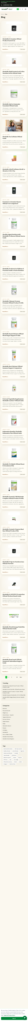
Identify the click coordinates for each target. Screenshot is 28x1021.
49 (17, 677)
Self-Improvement (18, 748)
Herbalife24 (5, 732)
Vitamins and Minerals (8, 753)
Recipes (4, 728)
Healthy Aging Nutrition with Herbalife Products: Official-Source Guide (14, 236)
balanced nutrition (7, 757)
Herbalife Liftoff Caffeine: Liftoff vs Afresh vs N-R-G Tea (14, 170)
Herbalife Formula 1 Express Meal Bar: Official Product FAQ (13, 530)
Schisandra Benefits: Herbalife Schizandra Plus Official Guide (12, 432)
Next (21, 677)
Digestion (22, 751)
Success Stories (6, 719)
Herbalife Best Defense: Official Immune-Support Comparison (12, 367)
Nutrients (5, 708)
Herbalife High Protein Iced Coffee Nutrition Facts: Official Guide (13, 72)
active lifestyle (15, 751)
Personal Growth (6, 710)
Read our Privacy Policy (9, 1015)
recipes (14, 757)
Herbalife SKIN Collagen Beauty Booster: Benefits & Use (13, 698)
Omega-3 (5, 764)
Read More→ (6, 49)
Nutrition (20, 757)
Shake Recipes (6, 721)
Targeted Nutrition (7, 717)
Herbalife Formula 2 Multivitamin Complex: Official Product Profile (13, 497)
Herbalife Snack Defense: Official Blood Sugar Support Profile (13, 334)
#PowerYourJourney (8, 761)
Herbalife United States (8, 736)
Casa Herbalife (6, 755)
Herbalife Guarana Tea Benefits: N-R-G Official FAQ (14, 695)
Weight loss (5, 712)
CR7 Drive (5, 759)
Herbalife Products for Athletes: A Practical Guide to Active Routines (13, 269)
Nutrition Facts (12, 764)
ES (20, 9)
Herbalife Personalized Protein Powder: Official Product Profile (13, 686)
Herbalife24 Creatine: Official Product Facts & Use (12, 39)
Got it (14, 1018)
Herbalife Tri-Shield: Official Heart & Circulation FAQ (13, 465)
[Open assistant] (25, 1018)
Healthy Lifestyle (7, 751)
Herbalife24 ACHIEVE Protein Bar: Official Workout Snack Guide (14, 595)
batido (20, 761)
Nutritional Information (8, 748)
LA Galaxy (5, 730)
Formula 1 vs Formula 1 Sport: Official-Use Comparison (12, 202)
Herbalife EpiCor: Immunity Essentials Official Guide (11, 105)
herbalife (16, 753)
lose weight (16, 759)
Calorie (15, 761)
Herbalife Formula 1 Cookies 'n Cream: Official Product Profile (13, 692)
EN (17, 9)
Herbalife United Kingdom (8, 738)
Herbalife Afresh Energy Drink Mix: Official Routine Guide (14, 627)
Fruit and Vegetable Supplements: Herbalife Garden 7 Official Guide (13, 399)
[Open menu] (25, 9)
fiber (11, 759)
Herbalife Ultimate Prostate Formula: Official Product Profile (13, 302)
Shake (4, 723)
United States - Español (8, 715)
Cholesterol (14, 755)
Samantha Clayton (7, 725)
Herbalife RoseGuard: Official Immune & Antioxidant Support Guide (12, 661)
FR (22, 9)
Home (2, 14)
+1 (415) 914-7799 (7, 5)
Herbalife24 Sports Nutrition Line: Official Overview (13, 562)
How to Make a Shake (7, 734)
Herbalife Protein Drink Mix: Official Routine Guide (14, 689)
